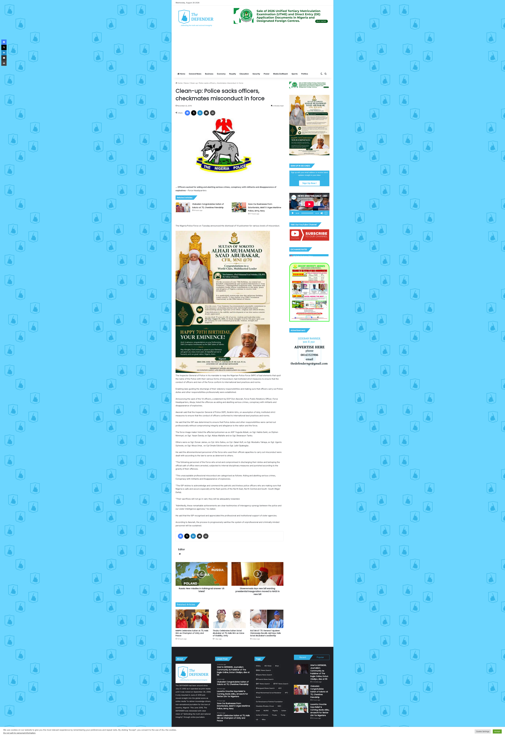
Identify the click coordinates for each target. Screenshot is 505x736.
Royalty (232, 74)
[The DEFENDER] (196, 18)
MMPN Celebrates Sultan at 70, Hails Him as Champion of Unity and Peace (192, 633)
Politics (304, 74)
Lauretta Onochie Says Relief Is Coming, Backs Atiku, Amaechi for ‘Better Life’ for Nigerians (319, 710)
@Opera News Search (264, 675)
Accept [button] (497, 731)
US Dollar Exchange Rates (303, 256)
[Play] (292, 213)
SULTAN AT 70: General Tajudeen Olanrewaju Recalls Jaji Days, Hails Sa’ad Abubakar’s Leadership (265, 633)
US (257, 719)
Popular (320, 657)
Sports (295, 74)
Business (209, 74)
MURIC (266, 711)
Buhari (258, 697)
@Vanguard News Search (265, 688)
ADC (280, 688)
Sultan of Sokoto (262, 715)
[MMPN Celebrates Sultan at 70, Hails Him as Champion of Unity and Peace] (192, 618)
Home (182, 74)
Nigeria (275, 711)
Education (244, 74)
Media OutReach (280, 74)
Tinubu (274, 715)
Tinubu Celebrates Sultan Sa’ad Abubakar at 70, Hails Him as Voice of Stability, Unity (228, 633)
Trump (283, 715)
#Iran (277, 666)
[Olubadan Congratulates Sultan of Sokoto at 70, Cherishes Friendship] (183, 207)
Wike (264, 719)
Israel (258, 711)
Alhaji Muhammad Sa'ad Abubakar (268, 693)
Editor (181, 549)
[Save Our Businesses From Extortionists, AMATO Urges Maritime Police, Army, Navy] (239, 207)
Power (266, 74)
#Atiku (258, 666)
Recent (302, 657)
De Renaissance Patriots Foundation (269, 702)
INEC (279, 706)
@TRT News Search (280, 684)
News (186, 83)
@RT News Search (263, 684)
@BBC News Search (263, 670)
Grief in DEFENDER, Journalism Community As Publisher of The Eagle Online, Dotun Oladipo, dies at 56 (319, 672)
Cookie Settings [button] (482, 731)
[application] (309, 204)
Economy (221, 74)
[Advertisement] (252, 50)
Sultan (283, 711)
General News (195, 74)
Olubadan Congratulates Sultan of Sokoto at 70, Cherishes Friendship (319, 692)
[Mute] (321, 213)
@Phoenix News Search (265, 679)
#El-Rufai (267, 666)
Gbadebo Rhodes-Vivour (265, 706)
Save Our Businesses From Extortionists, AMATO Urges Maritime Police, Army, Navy (264, 207)
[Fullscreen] (326, 213)
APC (286, 693)
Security (256, 74)
